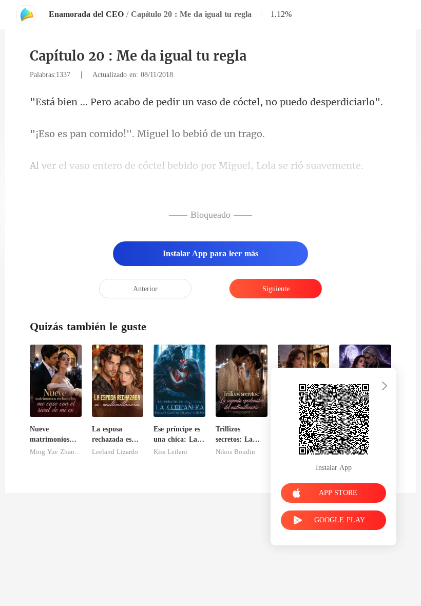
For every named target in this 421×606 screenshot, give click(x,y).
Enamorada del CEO (86, 14)
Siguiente (276, 289)
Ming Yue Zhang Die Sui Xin (56, 452)
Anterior (145, 289)
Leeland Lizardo (115, 452)
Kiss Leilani (170, 452)
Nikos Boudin (235, 452)
